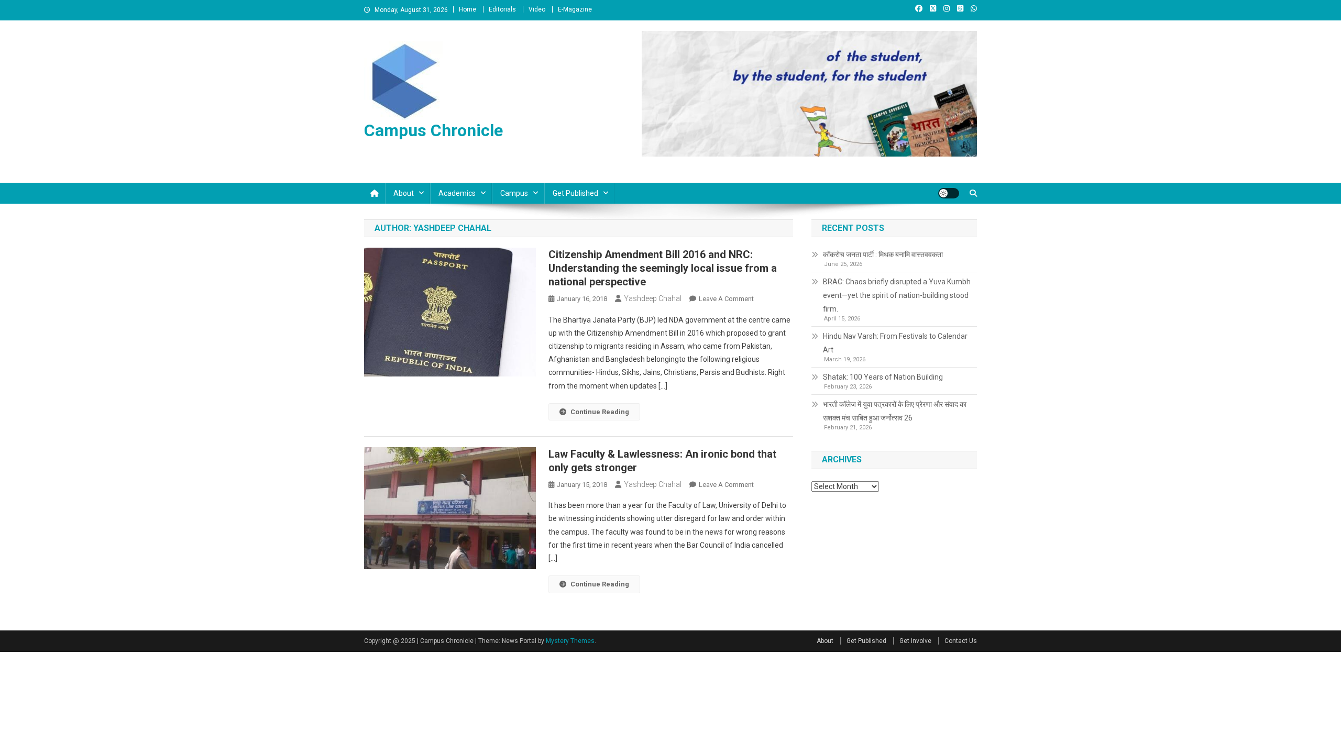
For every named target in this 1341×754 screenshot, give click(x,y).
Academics (457, 193)
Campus (514, 193)
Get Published (575, 193)
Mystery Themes (570, 641)
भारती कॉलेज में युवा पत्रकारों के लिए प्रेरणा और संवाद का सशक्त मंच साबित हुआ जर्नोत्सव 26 (894, 411)
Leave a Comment (726, 299)
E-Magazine (575, 9)
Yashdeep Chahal (653, 298)
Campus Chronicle (433, 130)
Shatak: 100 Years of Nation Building (883, 377)
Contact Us (960, 641)
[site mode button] (948, 193)
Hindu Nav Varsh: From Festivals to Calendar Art (895, 343)
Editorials (502, 9)
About (403, 193)
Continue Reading (599, 412)
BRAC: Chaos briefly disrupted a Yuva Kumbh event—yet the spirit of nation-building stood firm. (897, 295)
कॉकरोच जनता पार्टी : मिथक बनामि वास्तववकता (883, 254)
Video (537, 9)
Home (467, 9)
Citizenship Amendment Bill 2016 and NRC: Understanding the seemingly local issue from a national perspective (662, 268)
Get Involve (915, 641)
